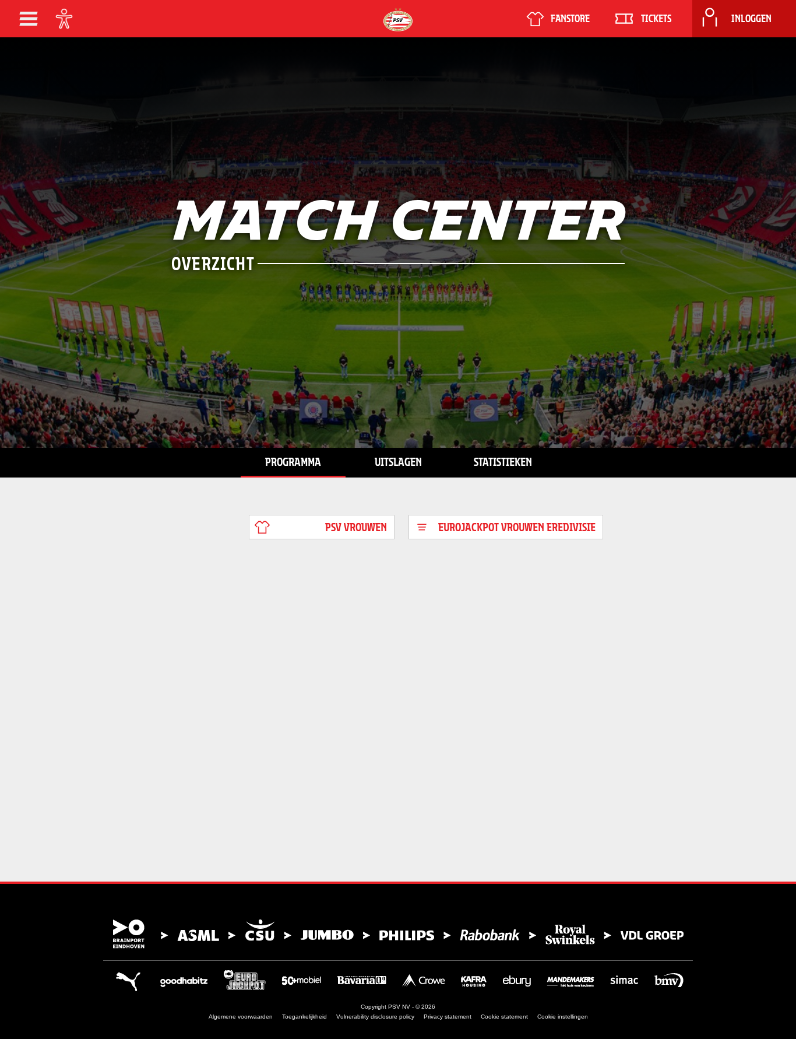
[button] (28, 18)
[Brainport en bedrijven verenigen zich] (398, 934)
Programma (293, 462)
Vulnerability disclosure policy (375, 1016)
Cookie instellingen (562, 1016)
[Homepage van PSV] (398, 19)
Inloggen (751, 18)
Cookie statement (504, 1016)
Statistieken (503, 462)
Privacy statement (447, 1016)
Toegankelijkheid (304, 1016)
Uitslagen (398, 462)
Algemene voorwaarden (241, 1016)
